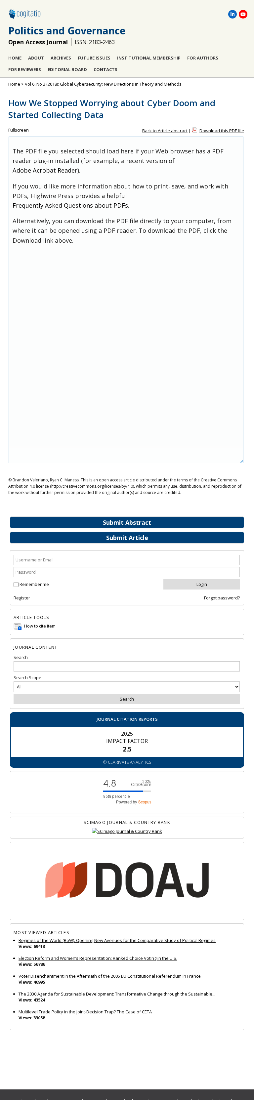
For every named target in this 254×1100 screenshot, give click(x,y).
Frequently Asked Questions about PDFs (70, 205)
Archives (61, 58)
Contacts (105, 69)
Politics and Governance (66, 30)
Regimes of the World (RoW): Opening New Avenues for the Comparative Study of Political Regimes (117, 940)
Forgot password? (222, 598)
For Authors (202, 58)
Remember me (34, 584)
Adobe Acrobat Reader (45, 170)
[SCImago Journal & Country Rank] (127, 831)
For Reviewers (24, 69)
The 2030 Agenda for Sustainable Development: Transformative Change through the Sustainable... (117, 994)
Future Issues (94, 58)
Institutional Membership (149, 58)
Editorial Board (67, 69)
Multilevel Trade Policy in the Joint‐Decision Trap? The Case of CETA (85, 1012)
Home (14, 58)
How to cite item (40, 626)
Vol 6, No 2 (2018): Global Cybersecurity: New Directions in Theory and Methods (103, 84)
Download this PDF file (221, 131)
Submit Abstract (127, 522)
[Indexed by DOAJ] (127, 881)
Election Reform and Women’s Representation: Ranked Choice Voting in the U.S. (98, 958)
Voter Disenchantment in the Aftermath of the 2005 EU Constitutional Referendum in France (110, 976)
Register (22, 598)
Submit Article (127, 538)
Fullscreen (18, 130)
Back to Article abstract (165, 131)
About (36, 58)
